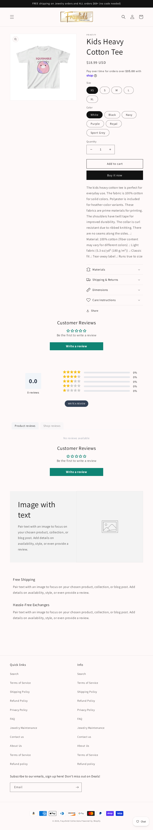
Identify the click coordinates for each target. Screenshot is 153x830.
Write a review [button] (76, 346)
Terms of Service (20, 683)
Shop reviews (51, 426)
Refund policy (19, 764)
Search (14, 674)
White (94, 115)
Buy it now (114, 175)
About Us (16, 746)
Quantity (91, 141)
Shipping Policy (20, 692)
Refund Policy (19, 700)
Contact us (17, 737)
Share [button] (94, 310)
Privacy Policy (18, 710)
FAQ (12, 719)
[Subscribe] (77, 787)
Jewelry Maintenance (23, 728)
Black (112, 115)
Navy (129, 115)
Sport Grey (98, 132)
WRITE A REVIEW (76, 403)
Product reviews (25, 426)
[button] (12, 17)
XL (92, 99)
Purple (95, 124)
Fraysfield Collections (70, 821)
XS (92, 90)
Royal (114, 124)
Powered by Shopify (91, 821)
